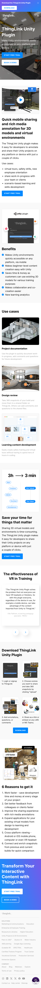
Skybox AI (18, 940)
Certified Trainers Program (12, 952)
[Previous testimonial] (15, 632)
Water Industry (30, 940)
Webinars (18, 967)
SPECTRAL (17, 948)
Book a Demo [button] (10, 63)
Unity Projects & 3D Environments (14, 936)
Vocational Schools (9, 956)
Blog (10, 967)
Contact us (6, 983)
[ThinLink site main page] (8, 15)
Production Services (26, 956)
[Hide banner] (38, 3)
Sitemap (24, 983)
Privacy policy (19, 971)
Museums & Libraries (9, 932)
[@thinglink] (3, 978)
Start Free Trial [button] (12, 891)
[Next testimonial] (25, 632)
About (4, 967)
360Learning (6, 944)
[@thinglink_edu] (15, 978)
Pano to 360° (7, 940)
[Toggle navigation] (38, 15)
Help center (15, 983)
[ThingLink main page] (6, 914)
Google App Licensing (22, 944)
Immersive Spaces (8, 960)
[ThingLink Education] (23, 978)
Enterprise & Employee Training (13, 928)
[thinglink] (7, 978)
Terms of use (7, 971)
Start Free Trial (12, 55)
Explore (27, 967)
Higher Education (26, 932)
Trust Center (29, 952)
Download (9, 8)
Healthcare (28, 948)
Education (30, 924)
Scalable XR (6, 948)
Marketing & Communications (13, 924)
